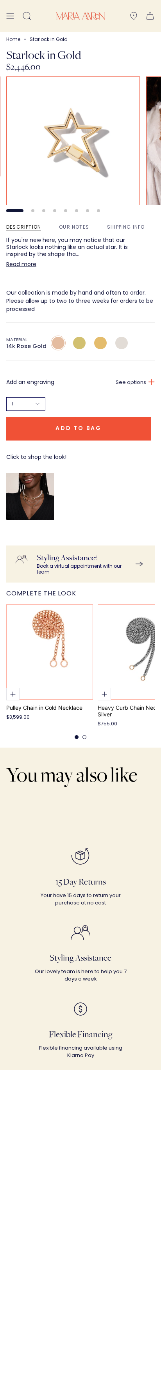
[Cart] (150, 16)
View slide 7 (87, 210)
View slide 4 (54, 210)
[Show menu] (10, 16)
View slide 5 (65, 210)
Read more (21, 264)
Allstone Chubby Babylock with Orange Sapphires (35, 527)
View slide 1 (14, 210)
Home (13, 39)
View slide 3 (43, 210)
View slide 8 (98, 210)
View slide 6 (76, 210)
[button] (27, 16)
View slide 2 (32, 210)
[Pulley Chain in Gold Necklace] (50, 652)
